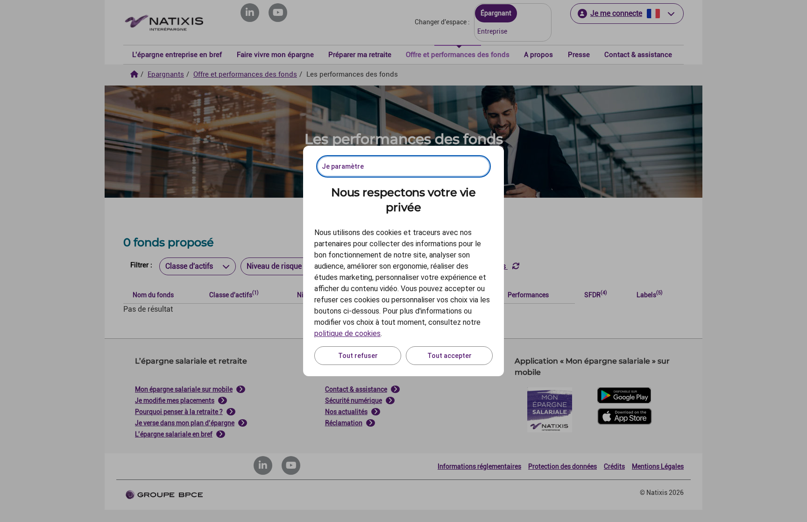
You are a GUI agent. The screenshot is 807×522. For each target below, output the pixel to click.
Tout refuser (358, 355)
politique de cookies (347, 333)
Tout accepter (449, 355)
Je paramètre (343, 166)
